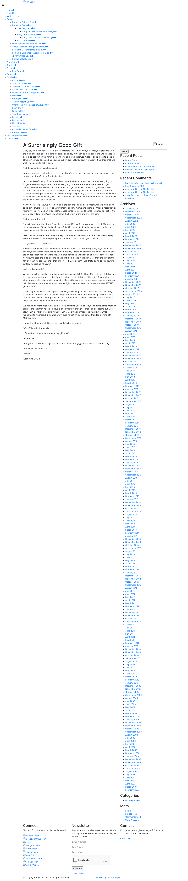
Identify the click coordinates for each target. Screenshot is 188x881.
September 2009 (133, 695)
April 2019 (130, 343)
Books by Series (20, 25)
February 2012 (132, 606)
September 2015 (133, 474)
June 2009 (130, 704)
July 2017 (130, 407)
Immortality (17, 111)
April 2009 (130, 710)
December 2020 (133, 282)
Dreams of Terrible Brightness (26, 92)
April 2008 (130, 747)
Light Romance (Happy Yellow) (27, 43)
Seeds (15, 126)
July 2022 (130, 224)
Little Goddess (24, 40)
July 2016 (130, 444)
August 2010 (131, 661)
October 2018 (132, 361)
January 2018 (131, 389)
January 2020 (132, 315)
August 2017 (131, 404)
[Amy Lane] (29, 1)
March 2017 (131, 419)
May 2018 (130, 377)
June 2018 (130, 373)
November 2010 (133, 652)
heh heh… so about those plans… (141, 169)
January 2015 (131, 499)
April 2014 (130, 526)
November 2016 (133, 432)
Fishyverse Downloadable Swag (37, 31)
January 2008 (132, 756)
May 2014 (130, 523)
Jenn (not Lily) (132, 189)
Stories (10, 77)
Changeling (17, 120)
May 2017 (130, 413)
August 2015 (131, 478)
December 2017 (133, 392)
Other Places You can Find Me (139, 166)
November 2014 (133, 505)
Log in (128, 810)
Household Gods (20, 123)
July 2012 (130, 591)
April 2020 (130, 306)
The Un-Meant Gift (21, 101)
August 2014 (131, 514)
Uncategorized (132, 800)
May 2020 (130, 303)
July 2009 (130, 701)
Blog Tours (17, 71)
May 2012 (130, 597)
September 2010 (133, 658)
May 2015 (130, 487)
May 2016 (130, 450)
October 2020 (132, 288)
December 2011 (132, 612)
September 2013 (133, 548)
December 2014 (133, 502)
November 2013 (133, 542)
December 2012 (133, 575)
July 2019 (130, 334)
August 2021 (131, 257)
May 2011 (129, 634)
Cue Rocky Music (133, 163)
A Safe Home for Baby (23, 129)
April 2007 (130, 783)
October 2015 (132, 471)
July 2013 (130, 554)
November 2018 (133, 358)
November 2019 (133, 321)
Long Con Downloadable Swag (37, 37)
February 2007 (132, 790)
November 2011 (132, 615)
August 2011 (131, 624)
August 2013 (131, 551)
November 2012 (133, 578)
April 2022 (130, 233)
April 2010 (130, 673)
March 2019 (131, 346)
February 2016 (132, 459)
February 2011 (132, 643)
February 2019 (132, 349)
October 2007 (132, 765)
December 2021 (133, 245)
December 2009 (133, 686)
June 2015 (130, 484)
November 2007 (133, 762)
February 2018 (132, 386)
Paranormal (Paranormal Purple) (27, 49)
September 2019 (133, 328)
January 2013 (131, 572)
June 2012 (130, 594)
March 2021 (131, 273)
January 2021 (131, 279)
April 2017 (130, 416)
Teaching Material (15, 135)
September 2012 (133, 585)
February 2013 (132, 569)
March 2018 (131, 383)
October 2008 (132, 728)
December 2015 (133, 465)
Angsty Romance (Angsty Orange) (28, 46)
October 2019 (132, 325)
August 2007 (131, 771)
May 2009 (130, 707)
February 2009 (132, 716)
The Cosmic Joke (20, 114)
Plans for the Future (134, 172)
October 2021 (132, 251)
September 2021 (133, 254)
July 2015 (130, 481)
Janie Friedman (132, 195)
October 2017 (132, 398)
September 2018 (133, 364)
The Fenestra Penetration (24, 86)
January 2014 (131, 536)
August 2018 (131, 367)
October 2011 (131, 618)
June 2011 (130, 630)
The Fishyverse (24, 28)
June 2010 (130, 667)
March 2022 (131, 236)
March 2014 (131, 530)
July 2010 (130, 664)
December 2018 (133, 355)
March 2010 (131, 676)
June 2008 (130, 741)
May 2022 (130, 230)
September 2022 (133, 217)
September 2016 (133, 438)
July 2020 (130, 297)
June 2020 (130, 300)
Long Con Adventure (27, 34)
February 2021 (132, 276)
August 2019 (131, 331)
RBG (142, 186)
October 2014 (132, 508)
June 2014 (130, 520)
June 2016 (130, 447)
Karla (127, 183)
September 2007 (133, 768)
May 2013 (130, 560)
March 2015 (131, 493)
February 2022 (132, 239)
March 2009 (131, 713)
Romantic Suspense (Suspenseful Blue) (31, 53)
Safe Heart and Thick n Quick (148, 183)
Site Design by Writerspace (109, 877)
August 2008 (131, 735)
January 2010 (131, 682)
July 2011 (129, 627)
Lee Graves (130, 186)
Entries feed (131, 814)
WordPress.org (132, 820)
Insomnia (16, 117)
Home (10, 10)
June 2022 (130, 227)
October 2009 (132, 692)
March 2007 (131, 787)
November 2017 (133, 395)
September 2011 (133, 621)
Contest (11, 65)
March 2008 (131, 750)
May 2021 (130, 266)
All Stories (17, 80)
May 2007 (130, 780)
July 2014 (130, 517)
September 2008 (133, 731)
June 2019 (130, 337)
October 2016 (132, 435)
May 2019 (130, 340)
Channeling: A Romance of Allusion (29, 105)
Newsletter (12, 62)
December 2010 (133, 649)
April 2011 (130, 637)
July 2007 (130, 774)
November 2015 (133, 468)
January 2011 (131, 646)
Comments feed (133, 817)
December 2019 (133, 318)
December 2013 (133, 539)
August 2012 (131, 588)
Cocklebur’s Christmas (23, 89)
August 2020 (131, 294)
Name (15, 95)
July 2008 (130, 738)
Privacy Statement (78, 873)
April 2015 (130, 490)
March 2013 (131, 566)
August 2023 (131, 208)
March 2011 (130, 640)
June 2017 (130, 410)
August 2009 (131, 698)
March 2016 (131, 456)
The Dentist (148, 189)
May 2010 (130, 670)
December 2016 (133, 429)
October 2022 (132, 214)
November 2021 (133, 248)
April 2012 (130, 600)
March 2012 (131, 603)
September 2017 (133, 401)
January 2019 (131, 352)
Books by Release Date (23, 22)
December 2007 (133, 759)
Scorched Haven (20, 83)
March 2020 (131, 309)
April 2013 (130, 563)
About (10, 13)
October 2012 (132, 582)
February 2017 (132, 422)
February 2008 (132, 753)
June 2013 (130, 557)
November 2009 (133, 689)
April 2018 (130, 380)
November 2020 (133, 285)
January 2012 (131, 609)
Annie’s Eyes (18, 132)
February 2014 (132, 533)
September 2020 (133, 291)
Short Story (17, 108)
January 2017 (131, 426)
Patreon (11, 74)
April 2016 (130, 453)
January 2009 (132, 719)
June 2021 (130, 263)
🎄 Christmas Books (22, 56)
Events (10, 68)
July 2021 (130, 260)
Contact (11, 138)
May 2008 (130, 744)
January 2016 (131, 462)
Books (10, 19)
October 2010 (132, 655)
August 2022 (131, 221)
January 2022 (132, 242)
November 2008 (133, 725)
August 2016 (131, 441)
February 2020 (132, 312)
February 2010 (132, 679)
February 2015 (132, 496)
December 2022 (133, 211)
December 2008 (133, 722)
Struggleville (18, 98)
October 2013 (132, 545)
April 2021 (130, 269)
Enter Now (125, 838)
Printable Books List (21, 59)
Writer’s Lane (13, 16)
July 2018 (130, 370)
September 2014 (133, 511)
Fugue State (131, 160)
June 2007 (130, 777)
